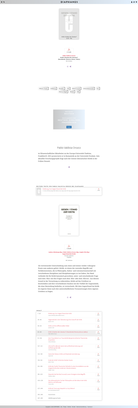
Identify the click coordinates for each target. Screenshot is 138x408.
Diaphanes (69, 2)
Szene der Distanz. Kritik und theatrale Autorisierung (64, 354)
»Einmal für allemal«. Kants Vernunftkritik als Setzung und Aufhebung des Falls (65, 347)
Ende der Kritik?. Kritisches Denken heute (60, 360)
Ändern (69, 127)
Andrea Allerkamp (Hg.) (55, 252)
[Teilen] (70, 66)
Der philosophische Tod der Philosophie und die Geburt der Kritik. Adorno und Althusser (67, 381)
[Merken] (68, 66)
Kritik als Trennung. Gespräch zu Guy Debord (61, 388)
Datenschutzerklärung (81, 406)
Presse (64, 406)
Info (61, 406)
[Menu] (1, 2)
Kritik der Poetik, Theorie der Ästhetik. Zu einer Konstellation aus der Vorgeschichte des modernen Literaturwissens (68, 367)
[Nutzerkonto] (131, 2)
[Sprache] (134, 2)
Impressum (90, 406)
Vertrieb (69, 406)
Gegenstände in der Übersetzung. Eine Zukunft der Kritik (65, 319)
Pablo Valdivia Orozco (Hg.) (71, 252)
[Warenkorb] (136, 2)
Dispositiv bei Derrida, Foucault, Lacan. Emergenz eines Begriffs (66, 374)
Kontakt (73, 406)
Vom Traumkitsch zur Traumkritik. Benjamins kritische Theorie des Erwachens (67, 339)
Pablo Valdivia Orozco (69, 55)
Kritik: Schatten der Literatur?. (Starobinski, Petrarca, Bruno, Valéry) (68, 332)
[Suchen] (4, 2)
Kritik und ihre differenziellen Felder (58, 326)
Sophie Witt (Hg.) (85, 252)
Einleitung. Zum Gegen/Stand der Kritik (54, 189)
